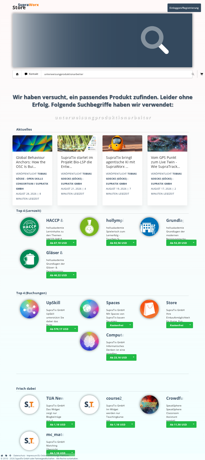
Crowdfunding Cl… (184, 398)
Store (171, 302)
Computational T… (125, 335)
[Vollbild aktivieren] (10, 455)
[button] (193, 243)
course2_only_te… (124, 398)
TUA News (56, 398)
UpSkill (53, 302)
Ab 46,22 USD (58, 275)
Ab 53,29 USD (178, 243)
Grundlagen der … (184, 220)
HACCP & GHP (59, 220)
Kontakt (33, 74)
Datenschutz (19, 455)
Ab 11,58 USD (178, 424)
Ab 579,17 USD (59, 329)
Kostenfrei (116, 325)
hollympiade (118, 220)
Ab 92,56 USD (118, 243)
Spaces (113, 302)
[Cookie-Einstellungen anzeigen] (6, 455)
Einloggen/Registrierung (184, 8)
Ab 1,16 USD (57, 424)
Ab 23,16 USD (118, 357)
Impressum (32, 455)
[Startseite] (2, 455)
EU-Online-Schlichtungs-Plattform (53, 455)
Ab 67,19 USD (58, 243)
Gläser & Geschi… (63, 252)
